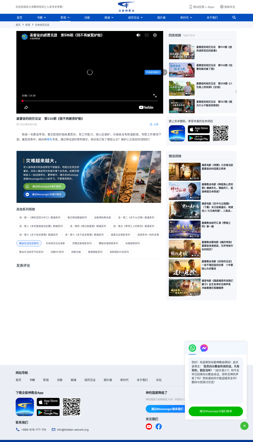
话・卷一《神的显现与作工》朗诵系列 (39, 217)
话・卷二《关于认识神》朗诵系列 (136, 217)
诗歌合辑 (76, 251)
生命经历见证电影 (55, 243)
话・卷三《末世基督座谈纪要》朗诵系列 (41, 226)
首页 (19, 17)
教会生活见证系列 (29, 243)
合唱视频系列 (132, 243)
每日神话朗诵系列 (77, 217)
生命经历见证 (42, 24)
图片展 (161, 17)
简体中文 (229, 7)
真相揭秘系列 (95, 251)
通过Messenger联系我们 (167, 409)
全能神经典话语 (102, 217)
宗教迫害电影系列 (82, 243)
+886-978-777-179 (33, 429)
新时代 (184, 17)
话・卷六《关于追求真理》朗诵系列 (38, 234)
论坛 (159, 380)
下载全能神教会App (29, 393)
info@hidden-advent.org (73, 429)
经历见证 (133, 17)
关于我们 (212, 17)
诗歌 (87, 17)
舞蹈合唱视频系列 (108, 243)
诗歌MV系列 (57, 251)
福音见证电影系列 (120, 234)
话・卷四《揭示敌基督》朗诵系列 (88, 226)
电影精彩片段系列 (119, 251)
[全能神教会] (126, 7)
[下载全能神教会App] (25, 406)
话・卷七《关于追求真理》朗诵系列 (84, 234)
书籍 (40, 17)
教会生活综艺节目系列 (31, 251)
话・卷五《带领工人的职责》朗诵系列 (133, 226)
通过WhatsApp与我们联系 (215, 411)
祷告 (49, 139)
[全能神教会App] (177, 133)
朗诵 (107, 17)
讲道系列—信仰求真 (148, 234)
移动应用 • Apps (203, 7)
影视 (63, 17)
